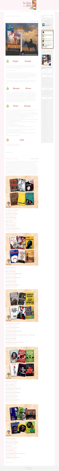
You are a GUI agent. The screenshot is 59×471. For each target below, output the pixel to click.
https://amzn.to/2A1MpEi (12, 387)
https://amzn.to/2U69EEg (12, 272)
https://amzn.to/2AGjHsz (12, 456)
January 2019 (45, 127)
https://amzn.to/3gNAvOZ (12, 212)
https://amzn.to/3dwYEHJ (12, 333)
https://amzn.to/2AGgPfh (12, 452)
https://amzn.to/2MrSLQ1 (12, 397)
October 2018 (45, 132)
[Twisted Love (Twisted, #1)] (48, 64)
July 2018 (44, 137)
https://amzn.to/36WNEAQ (12, 447)
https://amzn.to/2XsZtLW (12, 451)
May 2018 (44, 141)
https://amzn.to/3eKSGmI (12, 443)
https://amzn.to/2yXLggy (12, 402)
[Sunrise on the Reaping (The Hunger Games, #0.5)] (46, 55)
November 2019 (45, 113)
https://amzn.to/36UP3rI (12, 329)
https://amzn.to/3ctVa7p (12, 324)
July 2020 (44, 105)
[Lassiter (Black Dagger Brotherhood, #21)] (43, 61)
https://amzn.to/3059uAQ (12, 393)
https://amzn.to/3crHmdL (12, 341)
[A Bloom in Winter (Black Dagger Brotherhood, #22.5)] (44, 58)
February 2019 (45, 125)
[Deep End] (48, 61)
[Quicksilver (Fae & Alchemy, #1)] (50, 64)
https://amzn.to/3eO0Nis (12, 223)
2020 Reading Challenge (47, 21)
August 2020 (45, 103)
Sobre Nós (22, 11)
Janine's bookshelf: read (47, 52)
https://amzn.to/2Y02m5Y (12, 389)
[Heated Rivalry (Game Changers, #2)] (43, 55)
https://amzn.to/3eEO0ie (12, 386)
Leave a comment (9, 152)
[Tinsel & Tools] (46, 58)
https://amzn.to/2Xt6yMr (12, 230)
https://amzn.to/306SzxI (12, 401)
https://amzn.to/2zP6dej (12, 339)
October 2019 (45, 115)
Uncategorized (46, 94)
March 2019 (45, 124)
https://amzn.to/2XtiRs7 (12, 454)
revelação (45, 92)
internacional (46, 90)
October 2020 (45, 100)
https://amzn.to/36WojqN (12, 231)
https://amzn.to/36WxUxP (12, 444)
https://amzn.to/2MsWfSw (12, 448)
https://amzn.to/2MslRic (12, 458)
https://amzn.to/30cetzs (12, 398)
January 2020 (45, 112)
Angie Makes (32, 467)
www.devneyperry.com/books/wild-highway (13, 145)
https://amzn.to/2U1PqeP (12, 286)
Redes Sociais (27, 11)
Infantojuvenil (39, 11)
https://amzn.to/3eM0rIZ (12, 344)
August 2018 (45, 136)
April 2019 (44, 122)
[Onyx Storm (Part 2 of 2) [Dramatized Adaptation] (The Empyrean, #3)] (46, 60)
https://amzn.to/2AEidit (12, 274)
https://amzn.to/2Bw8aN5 (12, 222)
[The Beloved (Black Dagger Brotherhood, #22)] (50, 58)
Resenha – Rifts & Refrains (46, 78)
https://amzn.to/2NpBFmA (15, 144)
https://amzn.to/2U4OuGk (12, 287)
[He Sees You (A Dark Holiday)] (48, 55)
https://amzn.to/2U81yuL (12, 269)
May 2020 (44, 108)
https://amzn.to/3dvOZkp (12, 336)
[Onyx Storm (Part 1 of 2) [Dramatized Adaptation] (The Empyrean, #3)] (44, 55)
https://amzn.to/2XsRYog (12, 328)
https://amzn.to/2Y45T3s (12, 268)
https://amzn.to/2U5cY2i (12, 382)
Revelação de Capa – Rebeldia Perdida (47, 83)
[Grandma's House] (43, 58)
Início (18, 11)
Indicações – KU (33, 11)
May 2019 (44, 120)
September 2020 (45, 101)
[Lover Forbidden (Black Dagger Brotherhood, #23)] (48, 58)
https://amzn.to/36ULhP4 (12, 227)
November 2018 (45, 130)
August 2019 (45, 117)
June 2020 (44, 106)
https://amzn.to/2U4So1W (12, 391)
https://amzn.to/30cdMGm (12, 383)
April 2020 (44, 110)
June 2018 (44, 139)
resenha (43, 92)
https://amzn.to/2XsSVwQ (12, 337)
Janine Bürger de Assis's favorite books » (47, 68)
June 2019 (44, 118)
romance (48, 92)
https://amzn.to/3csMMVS (12, 278)
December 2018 (45, 129)
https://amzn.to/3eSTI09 (12, 394)
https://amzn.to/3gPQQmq (12, 218)
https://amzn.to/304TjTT (12, 343)
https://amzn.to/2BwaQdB (12, 283)
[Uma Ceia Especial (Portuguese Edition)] (50, 55)
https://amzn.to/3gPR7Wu (12, 226)
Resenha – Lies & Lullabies (46, 79)
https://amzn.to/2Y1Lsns (12, 216)
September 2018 (45, 134)
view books (51, 27)
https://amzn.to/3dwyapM (12, 441)
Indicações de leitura (12, 158)
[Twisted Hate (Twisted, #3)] (44, 64)
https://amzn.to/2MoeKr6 (12, 326)
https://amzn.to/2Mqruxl (12, 214)
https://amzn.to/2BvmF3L (12, 276)
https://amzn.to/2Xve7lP (12, 282)
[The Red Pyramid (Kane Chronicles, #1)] (44, 61)
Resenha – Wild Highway (13, 21)
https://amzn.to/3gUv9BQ (12, 332)
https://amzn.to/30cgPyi (12, 439)
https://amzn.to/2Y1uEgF (12, 279)
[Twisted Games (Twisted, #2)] (46, 64)
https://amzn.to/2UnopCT (12, 211)
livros (51, 90)
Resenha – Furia (44, 81)
